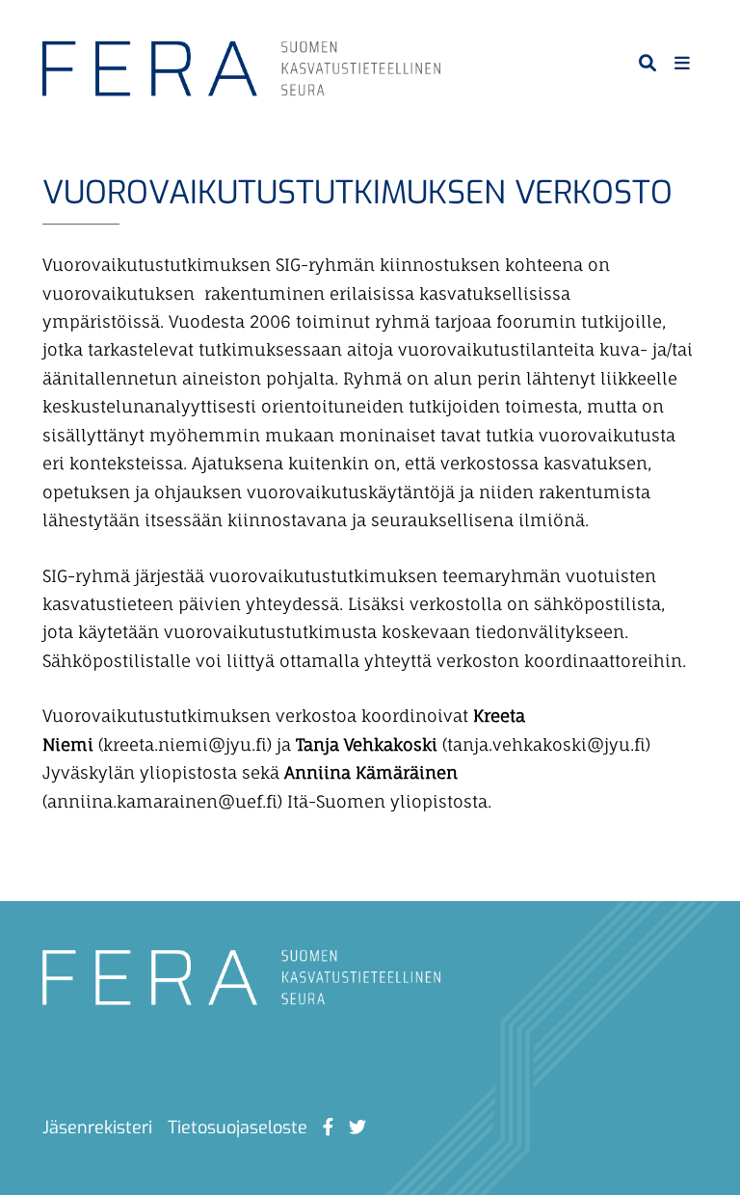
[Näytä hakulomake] (647, 62)
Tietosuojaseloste (237, 1127)
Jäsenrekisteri (97, 1127)
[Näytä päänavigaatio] (682, 62)
